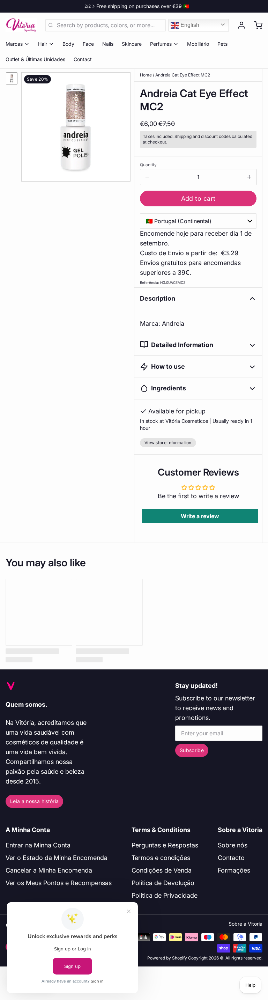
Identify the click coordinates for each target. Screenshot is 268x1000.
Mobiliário (198, 44)
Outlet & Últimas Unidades (35, 59)
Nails (107, 44)
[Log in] (239, 25)
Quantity (148, 164)
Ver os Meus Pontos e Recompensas (59, 883)
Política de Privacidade (165, 895)
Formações (234, 870)
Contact (83, 59)
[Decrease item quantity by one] (147, 177)
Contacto (231, 857)
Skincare (132, 44)
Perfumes (161, 44)
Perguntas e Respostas (165, 845)
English (189, 25)
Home (146, 75)
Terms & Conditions (161, 829)
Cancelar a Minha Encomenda (49, 870)
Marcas (14, 44)
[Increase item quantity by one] (249, 177)
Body (68, 44)
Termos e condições (161, 857)
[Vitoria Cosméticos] (21, 25)
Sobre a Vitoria (240, 829)
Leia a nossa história (34, 801)
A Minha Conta (28, 829)
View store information (168, 442)
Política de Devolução (163, 883)
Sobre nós (232, 845)
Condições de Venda (162, 870)
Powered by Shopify (167, 958)
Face (88, 44)
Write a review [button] (200, 516)
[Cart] (255, 25)
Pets (222, 44)
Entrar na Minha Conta (38, 845)
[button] (198, 198)
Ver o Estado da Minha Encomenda (56, 857)
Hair (42, 44)
